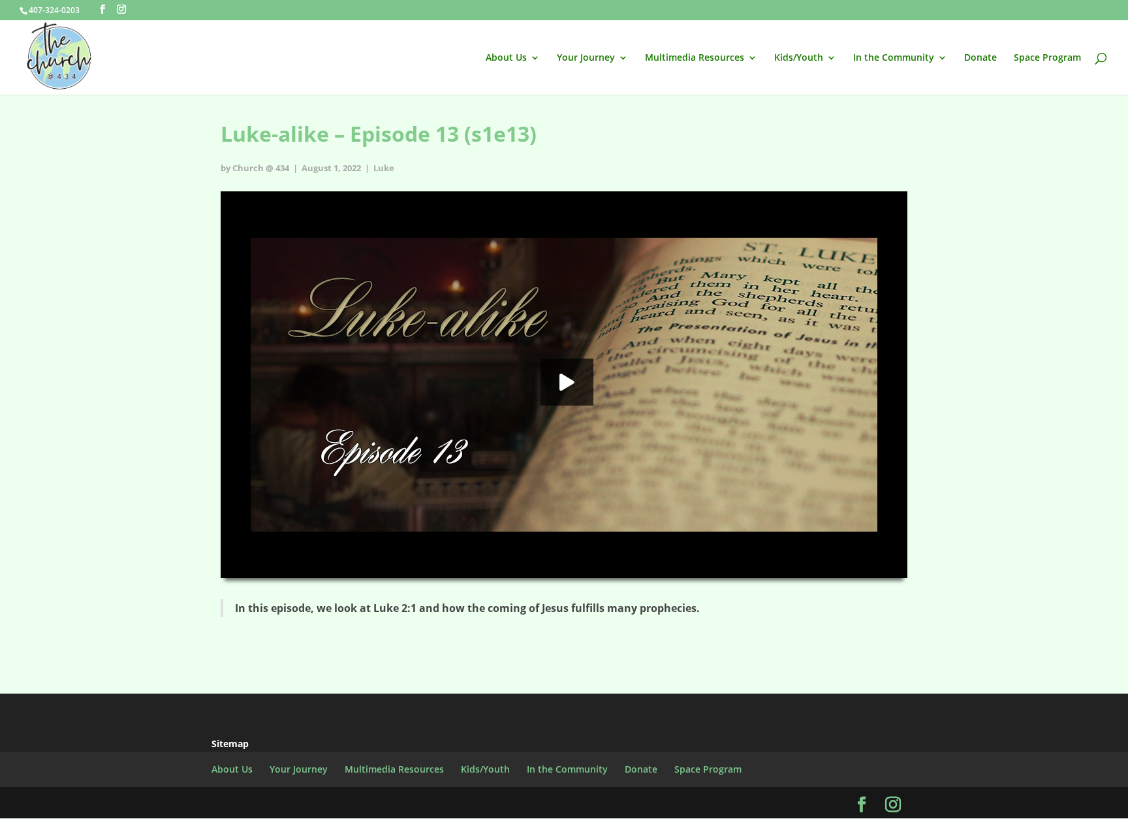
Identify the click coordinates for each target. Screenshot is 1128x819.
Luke (383, 168)
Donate (980, 58)
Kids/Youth (798, 58)
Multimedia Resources (694, 58)
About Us (506, 58)
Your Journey (586, 58)
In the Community (893, 58)
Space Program (1047, 58)
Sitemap (230, 743)
